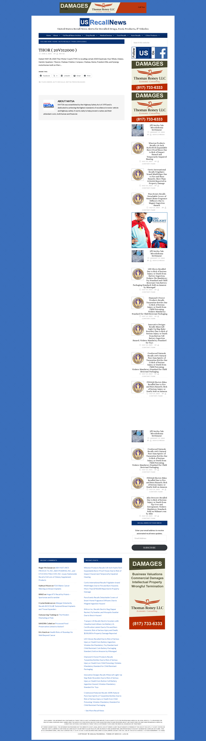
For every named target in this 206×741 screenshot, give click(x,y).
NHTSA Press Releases (75, 82)
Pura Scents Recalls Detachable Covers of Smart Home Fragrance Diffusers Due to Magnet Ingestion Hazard (156, 199)
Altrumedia (99, 734)
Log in (125, 734)
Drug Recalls (90, 35)
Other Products (151, 35)
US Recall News (103, 22)
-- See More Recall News (94, 711)
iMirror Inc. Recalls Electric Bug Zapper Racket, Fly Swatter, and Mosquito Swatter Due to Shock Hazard (101, 612)
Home (48, 35)
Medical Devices (106, 35)
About (55, 35)
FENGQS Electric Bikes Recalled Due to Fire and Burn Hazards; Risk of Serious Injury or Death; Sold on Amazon (156, 386)
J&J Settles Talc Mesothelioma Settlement (157, 127)
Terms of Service (113, 734)
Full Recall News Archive (72, 35)
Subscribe (149, 547)
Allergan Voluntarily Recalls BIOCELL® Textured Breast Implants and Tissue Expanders (57, 606)
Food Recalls (121, 35)
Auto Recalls (136, 35)
